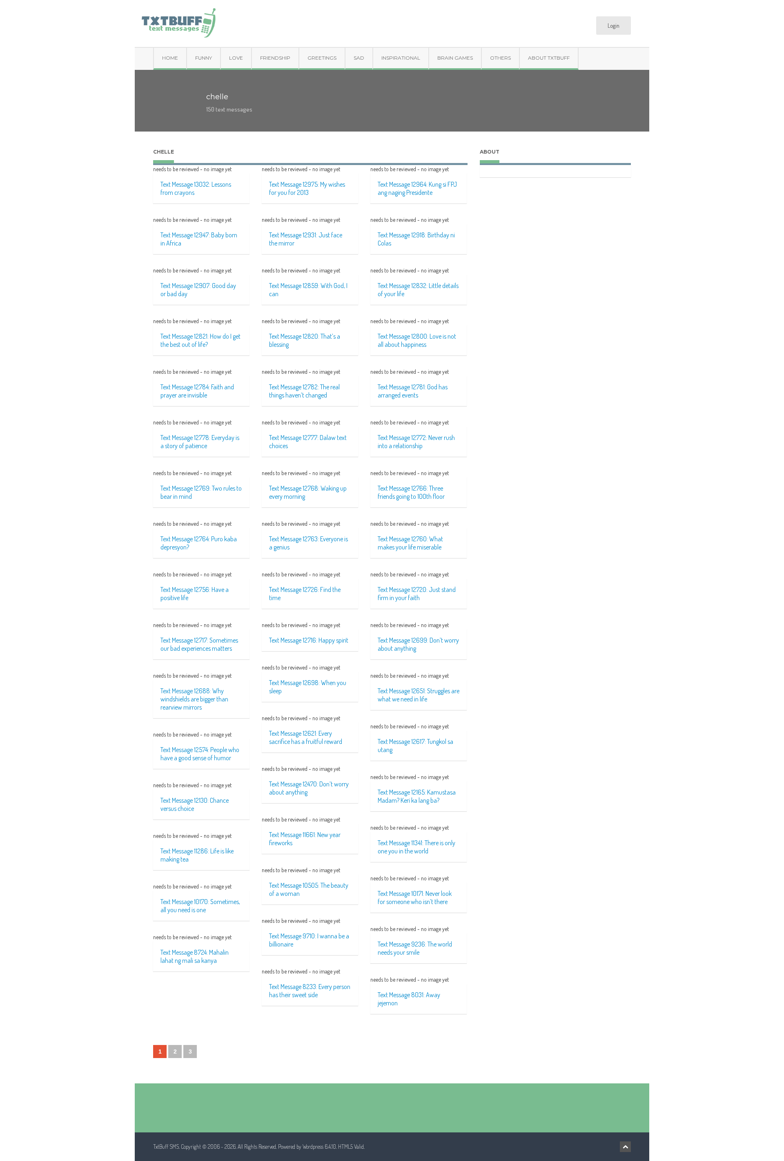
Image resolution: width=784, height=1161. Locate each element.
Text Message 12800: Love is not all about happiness (417, 340)
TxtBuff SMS (166, 1146)
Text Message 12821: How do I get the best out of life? (200, 340)
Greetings (321, 58)
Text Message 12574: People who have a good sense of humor (199, 754)
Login (613, 25)
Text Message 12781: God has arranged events (413, 391)
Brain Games (455, 58)
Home (170, 58)
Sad (359, 58)
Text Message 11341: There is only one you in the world (416, 847)
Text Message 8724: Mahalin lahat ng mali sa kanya (194, 956)
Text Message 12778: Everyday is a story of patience (199, 441)
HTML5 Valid (351, 1146)
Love (236, 58)
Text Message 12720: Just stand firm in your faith (417, 593)
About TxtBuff (549, 58)
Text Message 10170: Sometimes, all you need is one (200, 906)
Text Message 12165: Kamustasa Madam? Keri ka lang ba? (417, 796)
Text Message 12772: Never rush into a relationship (416, 441)
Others (500, 58)
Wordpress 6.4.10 (319, 1146)
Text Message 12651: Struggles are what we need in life (418, 695)
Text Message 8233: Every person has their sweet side (309, 990)
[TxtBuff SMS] (178, 20)
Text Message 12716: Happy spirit (308, 640)
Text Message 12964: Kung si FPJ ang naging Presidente (417, 188)
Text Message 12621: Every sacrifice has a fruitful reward (305, 737)
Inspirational (400, 58)
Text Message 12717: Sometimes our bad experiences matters (199, 644)
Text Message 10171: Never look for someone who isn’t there (415, 897)
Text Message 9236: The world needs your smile (415, 948)
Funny (203, 58)
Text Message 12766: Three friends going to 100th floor (411, 492)
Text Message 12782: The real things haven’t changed (304, 391)
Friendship (275, 58)
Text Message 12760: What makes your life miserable (410, 543)
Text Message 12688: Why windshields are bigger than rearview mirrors (194, 699)
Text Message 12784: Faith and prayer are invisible (197, 391)
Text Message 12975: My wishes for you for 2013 (307, 188)
